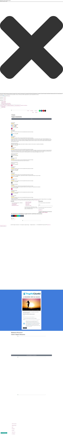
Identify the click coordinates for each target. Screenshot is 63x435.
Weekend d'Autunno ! (17, 332)
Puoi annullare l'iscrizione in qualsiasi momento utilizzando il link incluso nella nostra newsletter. (31, 319)
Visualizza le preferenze (10, 105)
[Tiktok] (23, 216)
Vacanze (36, 110)
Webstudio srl (49, 224)
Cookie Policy (3, 106)
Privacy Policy (3, 107)
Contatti (36, 112)
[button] (31, 47)
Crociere (13, 430)
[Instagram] (45, 111)
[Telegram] (19, 216)
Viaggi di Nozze (14, 425)
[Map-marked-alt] (21, 216)
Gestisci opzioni (3, 101)
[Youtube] (43, 111)
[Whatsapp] (40, 111)
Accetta (2, 105)
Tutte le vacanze (14, 423)
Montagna (13, 428)
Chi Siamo (31, 110)
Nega (5, 105)
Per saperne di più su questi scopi (6, 104)
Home (28, 110)
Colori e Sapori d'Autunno (18, 334)
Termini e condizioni (44, 212)
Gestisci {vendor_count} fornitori (5, 103)
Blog (33, 112)
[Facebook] (41, 111)
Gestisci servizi (3, 102)
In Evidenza (13, 433)
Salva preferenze (17, 105)
